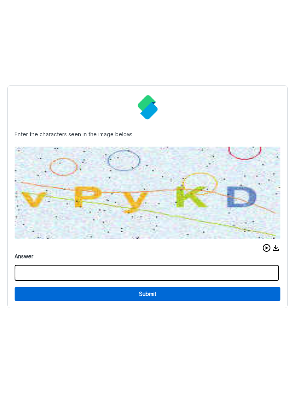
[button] (266, 248)
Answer (24, 256)
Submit (147, 294)
